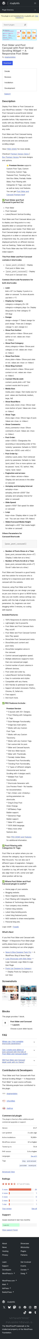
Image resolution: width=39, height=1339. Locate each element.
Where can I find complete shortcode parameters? (12, 1042)
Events (23, 1266)
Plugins (23, 1251)
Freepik (16, 927)
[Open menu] (35, 3)
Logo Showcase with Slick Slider (18, 959)
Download (7, 63)
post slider (23, 1165)
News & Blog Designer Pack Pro (18, 952)
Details (7, 71)
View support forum (10, 1230)
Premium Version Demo (19, 154)
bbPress (6, 1288)
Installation (8, 82)
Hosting (5, 1251)
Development (9, 88)
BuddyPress (8, 1292)
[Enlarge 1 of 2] (16, 988)
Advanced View (8, 1172)
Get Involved (26, 1262)
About (4, 1243)
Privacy (5, 1255)
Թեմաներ (25, 1247)
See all (34, 1209)
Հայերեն (11, 1302)
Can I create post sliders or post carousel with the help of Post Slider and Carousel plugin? (15, 1052)
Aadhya (10, 1108)
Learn (4, 1262)
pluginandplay (10, 57)
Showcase (25, 1243)
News (4, 1247)
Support (7, 94)
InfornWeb (11, 1101)
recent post (32, 1165)
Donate (25, 1270)
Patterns (24, 1255)
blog (23, 1161)
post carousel (31, 1161)
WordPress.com (9, 1281)
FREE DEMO (12, 149)
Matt (5, 1284)
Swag (24, 1273)
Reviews (7, 77)
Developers (6, 1270)
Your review (6, 1209)
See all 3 (34, 1156)
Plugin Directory (8, 10)
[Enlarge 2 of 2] (34, 988)
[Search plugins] (25, 25)
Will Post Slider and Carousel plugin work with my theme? (13, 1061)
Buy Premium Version (10, 157)
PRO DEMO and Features (21, 837)
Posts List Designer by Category (18, 968)
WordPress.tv (8, 1273)
